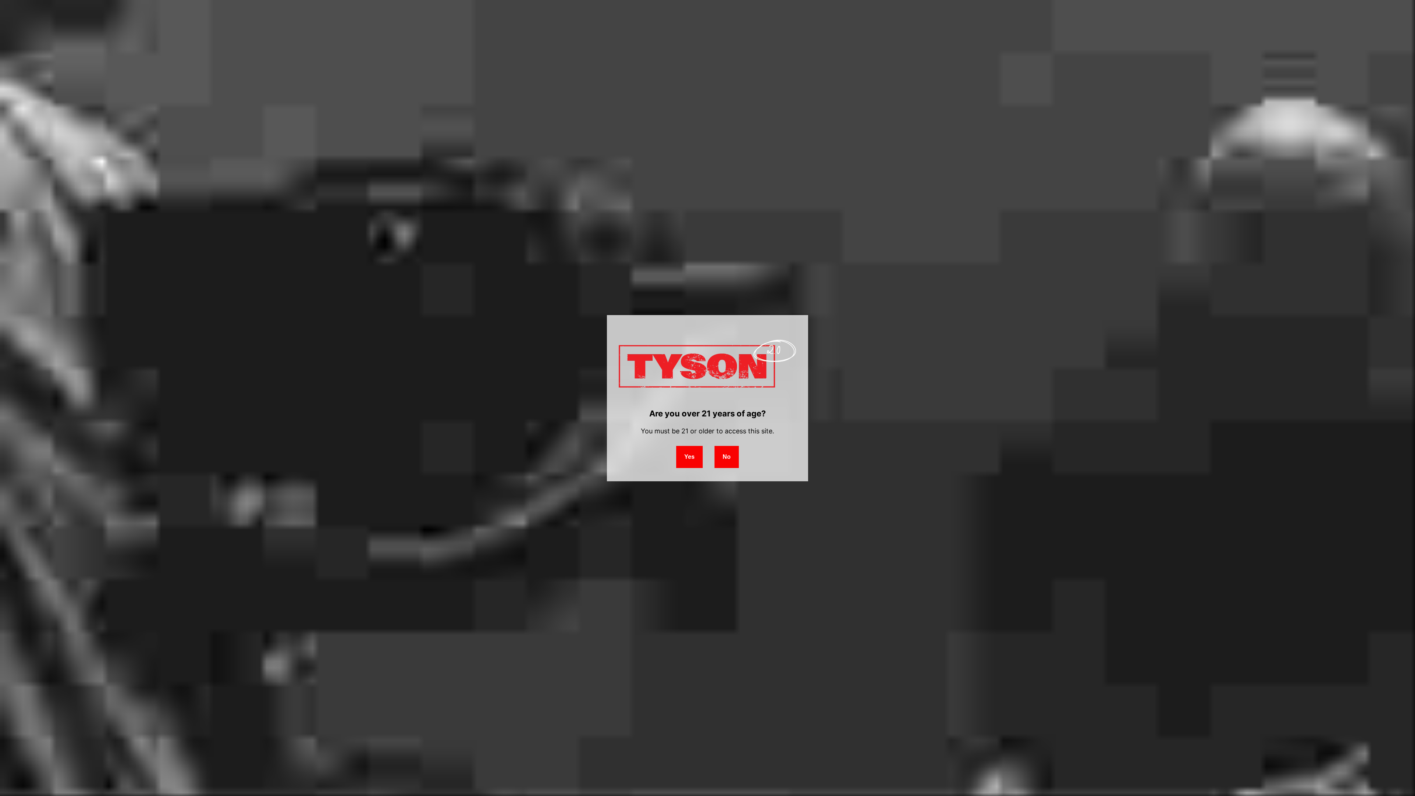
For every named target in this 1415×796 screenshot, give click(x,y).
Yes (689, 457)
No (727, 457)
